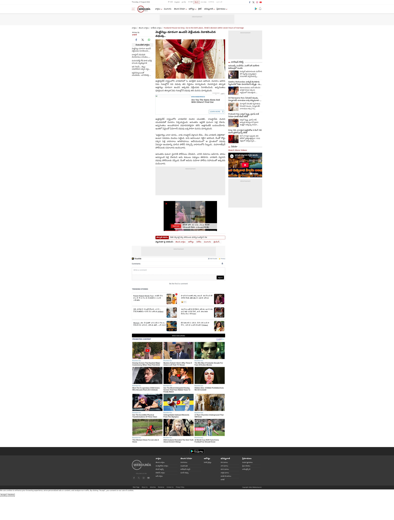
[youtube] (260, 2)
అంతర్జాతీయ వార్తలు (162, 466)
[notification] (260, 9)
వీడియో (234, 146)
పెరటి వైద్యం (207, 463)
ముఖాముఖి (184, 466)
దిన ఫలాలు (224, 463)
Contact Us (170, 487)
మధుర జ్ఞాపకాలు (247, 463)
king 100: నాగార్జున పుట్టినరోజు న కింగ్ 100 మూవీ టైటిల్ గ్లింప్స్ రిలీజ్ (245, 131)
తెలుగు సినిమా (179, 9)
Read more (176, 226)
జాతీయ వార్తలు (156, 28)
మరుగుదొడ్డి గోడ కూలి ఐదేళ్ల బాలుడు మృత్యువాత (142, 62)
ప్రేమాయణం (221, 9)
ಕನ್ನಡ (211, 2)
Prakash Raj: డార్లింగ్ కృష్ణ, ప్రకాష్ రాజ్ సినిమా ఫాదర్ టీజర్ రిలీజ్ (243, 115)
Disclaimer (161, 487)
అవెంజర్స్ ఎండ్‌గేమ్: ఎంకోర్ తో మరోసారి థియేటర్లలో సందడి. (243, 67)
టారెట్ (222, 480)
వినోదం (198, 242)
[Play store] (256, 9)
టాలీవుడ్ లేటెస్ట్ (237, 62)
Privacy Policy (180, 487)
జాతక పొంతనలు (226, 476)
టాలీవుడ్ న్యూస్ (185, 469)
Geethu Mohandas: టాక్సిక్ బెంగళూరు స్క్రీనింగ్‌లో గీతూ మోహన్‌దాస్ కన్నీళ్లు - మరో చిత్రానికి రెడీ (245, 83)
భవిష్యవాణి (208, 9)
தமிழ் (184, 2)
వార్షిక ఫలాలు (225, 473)
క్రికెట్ (200, 9)
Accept (3, 495)
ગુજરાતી (219, 2)
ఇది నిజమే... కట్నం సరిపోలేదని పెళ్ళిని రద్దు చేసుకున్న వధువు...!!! (140, 68)
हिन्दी (170, 2)
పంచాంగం (167, 9)
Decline (11, 495)
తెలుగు (197, 2)
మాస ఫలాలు (225, 469)
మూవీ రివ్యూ (184, 473)
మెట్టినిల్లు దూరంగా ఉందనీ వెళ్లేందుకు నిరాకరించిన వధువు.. (141, 50)
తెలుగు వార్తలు (144, 28)
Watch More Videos (237, 150)
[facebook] (249, 2)
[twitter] (253, 2)
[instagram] (257, 2)
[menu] (134, 9)
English (177, 2)
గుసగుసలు (183, 463)
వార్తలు (157, 9)
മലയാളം (203, 2)
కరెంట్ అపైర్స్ (160, 469)
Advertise (153, 487)
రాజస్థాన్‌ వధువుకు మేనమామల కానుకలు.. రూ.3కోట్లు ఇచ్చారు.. (140, 56)
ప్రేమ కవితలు (246, 466)
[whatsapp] (149, 40)
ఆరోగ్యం (191, 9)
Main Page (136, 487)
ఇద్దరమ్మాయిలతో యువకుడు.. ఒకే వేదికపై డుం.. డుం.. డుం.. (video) (142, 74)
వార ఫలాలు (224, 466)
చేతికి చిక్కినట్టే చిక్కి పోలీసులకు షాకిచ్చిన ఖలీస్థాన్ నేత (188, 237)
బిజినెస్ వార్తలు (160, 473)
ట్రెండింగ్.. (217, 242)
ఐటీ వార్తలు (159, 476)
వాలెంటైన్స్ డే (246, 469)
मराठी (190, 2)
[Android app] (197, 451)
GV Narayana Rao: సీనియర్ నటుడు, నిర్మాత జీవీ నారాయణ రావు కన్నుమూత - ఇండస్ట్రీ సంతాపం (244, 99)
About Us (145, 487)
